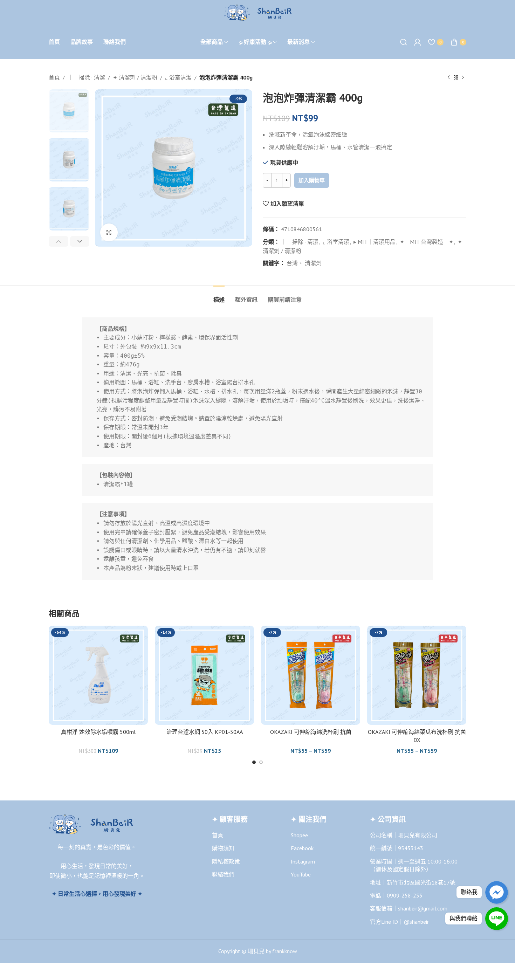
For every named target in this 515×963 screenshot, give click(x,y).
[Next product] (462, 77)
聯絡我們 (223, 874)
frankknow (284, 951)
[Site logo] (257, 11)
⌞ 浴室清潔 (178, 77)
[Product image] (98, 675)
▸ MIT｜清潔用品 (374, 241)
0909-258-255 (405, 895)
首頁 (54, 77)
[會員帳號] (418, 42)
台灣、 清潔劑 (304, 263)
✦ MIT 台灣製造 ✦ (426, 241)
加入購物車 (311, 180)
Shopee (299, 835)
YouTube (301, 874)
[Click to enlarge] (109, 232)
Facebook (302, 848)
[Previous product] (448, 77)
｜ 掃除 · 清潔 (86, 77)
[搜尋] (404, 42)
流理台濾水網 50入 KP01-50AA (204, 731)
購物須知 (223, 848)
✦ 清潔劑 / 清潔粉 (135, 77)
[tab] (219, 296)
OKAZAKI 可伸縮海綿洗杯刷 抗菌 (310, 731)
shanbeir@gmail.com (422, 908)
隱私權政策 (226, 861)
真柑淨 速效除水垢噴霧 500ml (98, 731)
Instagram (303, 861)
